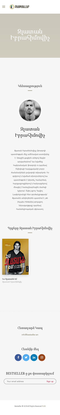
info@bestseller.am (30, 334)
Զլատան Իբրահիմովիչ (30, 132)
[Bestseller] (19, 6)
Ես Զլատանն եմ (9, 278)
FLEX (44, 406)
